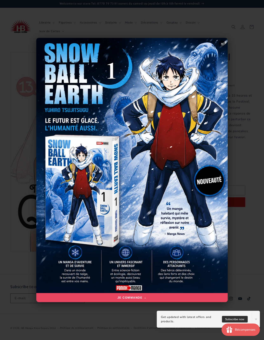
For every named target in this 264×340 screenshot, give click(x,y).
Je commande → (132, 297)
